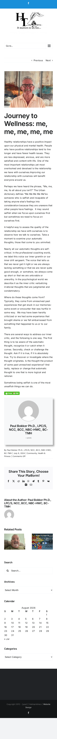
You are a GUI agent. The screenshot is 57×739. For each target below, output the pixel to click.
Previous (38, 60)
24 (12, 631)
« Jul (6, 639)
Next (48, 60)
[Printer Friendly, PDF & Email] (12, 393)
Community (32, 453)
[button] (6, 542)
